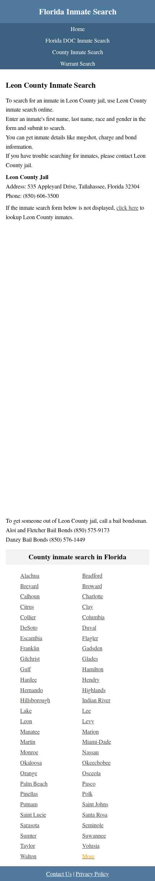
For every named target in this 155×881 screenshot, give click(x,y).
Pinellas (29, 793)
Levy (88, 721)
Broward (92, 586)
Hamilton (92, 669)
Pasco (89, 783)
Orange (28, 773)
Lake (26, 710)
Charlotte (92, 596)
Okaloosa (31, 762)
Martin (27, 741)
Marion (90, 731)
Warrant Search (77, 63)
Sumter (28, 835)
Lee (86, 710)
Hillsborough (35, 700)
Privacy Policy (92, 873)
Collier (28, 617)
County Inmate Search (77, 52)
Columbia (93, 617)
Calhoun (30, 596)
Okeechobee (96, 762)
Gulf (25, 669)
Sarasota (29, 825)
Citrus (27, 606)
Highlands (94, 690)
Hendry (90, 679)
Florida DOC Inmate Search (77, 40)
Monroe (29, 752)
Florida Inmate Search (77, 11)
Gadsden (92, 648)
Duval (89, 627)
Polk (87, 793)
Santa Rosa (94, 814)
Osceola (91, 773)
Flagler (90, 638)
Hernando (31, 690)
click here (127, 207)
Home (78, 28)
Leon (26, 721)
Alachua (29, 575)
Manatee (30, 731)
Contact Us (59, 873)
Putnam (28, 804)
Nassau (90, 752)
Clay (87, 606)
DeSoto (28, 627)
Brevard (29, 586)
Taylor (27, 845)
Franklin (29, 648)
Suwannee (94, 835)
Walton (28, 856)
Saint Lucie (33, 814)
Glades (90, 658)
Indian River (96, 700)
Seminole (92, 825)
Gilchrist (30, 658)
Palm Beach (34, 783)
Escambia (31, 638)
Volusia (90, 845)
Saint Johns (95, 804)
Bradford (92, 575)
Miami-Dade (96, 741)
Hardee (28, 679)
